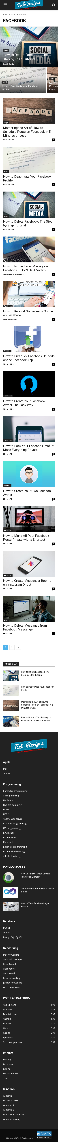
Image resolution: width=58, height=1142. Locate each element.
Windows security (12, 1118)
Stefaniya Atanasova (12, 274)
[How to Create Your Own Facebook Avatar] (29, 474)
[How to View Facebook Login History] (11, 906)
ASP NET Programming (14, 823)
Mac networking (11, 954)
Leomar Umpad (10, 319)
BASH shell (8, 832)
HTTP (6, 814)
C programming (11, 795)
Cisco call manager (12, 959)
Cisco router (9, 968)
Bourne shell (9, 837)
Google (6, 1068)
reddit (6, 1078)
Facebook (8, 261)
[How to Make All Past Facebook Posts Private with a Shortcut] (29, 519)
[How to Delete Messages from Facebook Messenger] (29, 609)
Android (7, 351)
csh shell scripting (12, 856)
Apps (13, 14)
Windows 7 (8, 1105)
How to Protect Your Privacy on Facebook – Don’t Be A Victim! (25, 268)
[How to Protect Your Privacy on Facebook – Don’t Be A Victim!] (29, 250)
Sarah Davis (8, 140)
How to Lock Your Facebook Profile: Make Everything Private (28, 448)
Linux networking (11, 987)
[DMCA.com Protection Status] (44, 1138)
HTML (6, 809)
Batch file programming (15, 846)
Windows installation (13, 1114)
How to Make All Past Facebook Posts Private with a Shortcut (26, 537)
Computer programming (15, 790)
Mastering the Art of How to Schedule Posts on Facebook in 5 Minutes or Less (27, 131)
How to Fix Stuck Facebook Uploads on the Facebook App (29, 358)
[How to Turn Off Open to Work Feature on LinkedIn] (8, 877)
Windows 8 (8, 1109)
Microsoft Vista (10, 1100)
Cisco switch (9, 973)
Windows (7, 1095)
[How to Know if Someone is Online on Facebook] (29, 294)
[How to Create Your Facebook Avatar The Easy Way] (29, 384)
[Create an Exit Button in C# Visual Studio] (10, 892)
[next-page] (18, 647)
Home (6, 14)
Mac (5, 768)
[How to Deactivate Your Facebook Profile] (23, 80)
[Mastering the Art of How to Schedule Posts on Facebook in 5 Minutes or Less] (29, 111)
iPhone (6, 773)
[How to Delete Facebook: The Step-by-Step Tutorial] (29, 47)
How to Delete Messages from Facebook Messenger (25, 627)
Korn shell (8, 842)
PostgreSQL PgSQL (13, 937)
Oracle (6, 932)
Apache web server (12, 818)
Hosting (7, 1059)
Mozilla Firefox (10, 1073)
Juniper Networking (12, 982)
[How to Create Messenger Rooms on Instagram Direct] (29, 564)
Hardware (8, 800)
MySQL (6, 927)
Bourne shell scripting (14, 851)
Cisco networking (11, 978)
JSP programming (12, 828)
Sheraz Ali (8, 364)
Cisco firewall (9, 964)
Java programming (12, 804)
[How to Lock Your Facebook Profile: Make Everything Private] (29, 429)
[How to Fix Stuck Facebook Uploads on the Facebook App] (29, 339)
